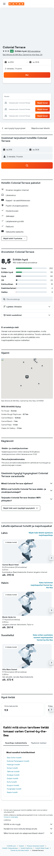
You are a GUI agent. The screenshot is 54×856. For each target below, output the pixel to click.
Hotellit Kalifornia (26, 848)
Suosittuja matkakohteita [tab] (16, 743)
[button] (4, 4)
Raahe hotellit (12, 792)
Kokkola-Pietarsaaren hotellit (18, 761)
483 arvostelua (33, 51)
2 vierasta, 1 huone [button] (13, 68)
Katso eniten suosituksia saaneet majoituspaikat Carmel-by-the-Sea (43, 637)
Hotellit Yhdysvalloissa (10, 848)
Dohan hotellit (12, 768)
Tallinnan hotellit (13, 771)
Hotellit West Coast (42, 848)
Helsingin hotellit (13, 764)
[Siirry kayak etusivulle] (16, 3)
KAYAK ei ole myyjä (12, 824)
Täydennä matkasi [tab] (38, 743)
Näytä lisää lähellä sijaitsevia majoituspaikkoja (41, 534)
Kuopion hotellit (13, 785)
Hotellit (21, 846)
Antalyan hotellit (13, 775)
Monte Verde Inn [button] (9, 617)
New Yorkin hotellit (14, 757)
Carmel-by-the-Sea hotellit (20, 850)
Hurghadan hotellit (14, 789)
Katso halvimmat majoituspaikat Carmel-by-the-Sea (42, 585)
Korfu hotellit (12, 782)
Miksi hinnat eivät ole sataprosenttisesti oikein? (24, 833)
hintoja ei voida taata (11, 817)
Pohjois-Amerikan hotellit (35, 846)
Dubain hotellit (12, 778)
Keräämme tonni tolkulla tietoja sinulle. (20, 828)
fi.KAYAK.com (11, 846)
